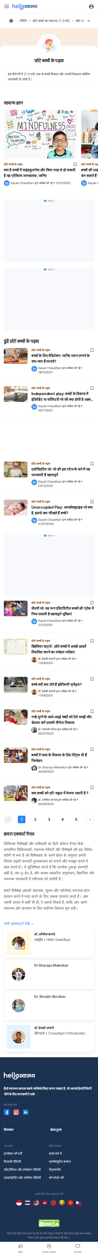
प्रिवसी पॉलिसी (12, 1161)
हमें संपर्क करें (56, 1178)
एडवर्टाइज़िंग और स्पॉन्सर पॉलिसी (22, 1178)
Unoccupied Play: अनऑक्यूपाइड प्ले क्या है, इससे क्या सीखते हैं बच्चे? (62, 510)
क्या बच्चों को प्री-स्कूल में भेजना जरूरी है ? (59, 793)
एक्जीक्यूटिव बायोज (60, 1161)
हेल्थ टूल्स (56, 1129)
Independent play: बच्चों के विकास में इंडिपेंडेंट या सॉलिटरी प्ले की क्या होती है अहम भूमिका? (61, 397)
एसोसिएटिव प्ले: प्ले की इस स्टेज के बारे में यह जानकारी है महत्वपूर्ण (60, 472)
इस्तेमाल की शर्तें (13, 1153)
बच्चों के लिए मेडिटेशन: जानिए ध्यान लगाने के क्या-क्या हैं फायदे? (60, 358)
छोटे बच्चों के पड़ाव (13, 164)
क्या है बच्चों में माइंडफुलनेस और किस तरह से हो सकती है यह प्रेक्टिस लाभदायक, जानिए (39, 172)
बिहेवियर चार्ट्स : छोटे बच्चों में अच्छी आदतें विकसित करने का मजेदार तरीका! (58, 649)
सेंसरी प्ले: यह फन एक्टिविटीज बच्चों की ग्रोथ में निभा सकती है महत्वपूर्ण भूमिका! (62, 611)
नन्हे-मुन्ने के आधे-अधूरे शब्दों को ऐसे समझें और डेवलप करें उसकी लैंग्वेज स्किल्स (61, 719)
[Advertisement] (49, 439)
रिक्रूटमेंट (55, 1169)
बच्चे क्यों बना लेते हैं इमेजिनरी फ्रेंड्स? (56, 684)
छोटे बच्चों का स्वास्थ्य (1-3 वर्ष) (51, 21)
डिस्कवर (9, 1129)
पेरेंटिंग (23, 21)
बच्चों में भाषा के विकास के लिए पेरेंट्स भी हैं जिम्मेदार (59, 758)
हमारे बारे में (55, 1153)
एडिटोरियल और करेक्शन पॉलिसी (22, 1169)
